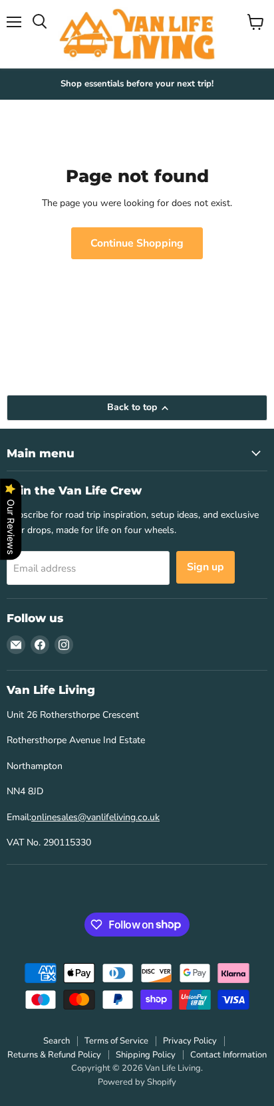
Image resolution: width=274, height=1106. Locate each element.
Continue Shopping (137, 243)
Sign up (205, 567)
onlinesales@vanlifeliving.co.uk (95, 817)
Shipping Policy (146, 1055)
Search (56, 1041)
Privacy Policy (190, 1041)
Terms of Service (116, 1041)
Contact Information (228, 1055)
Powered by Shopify (137, 1082)
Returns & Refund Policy (54, 1055)
